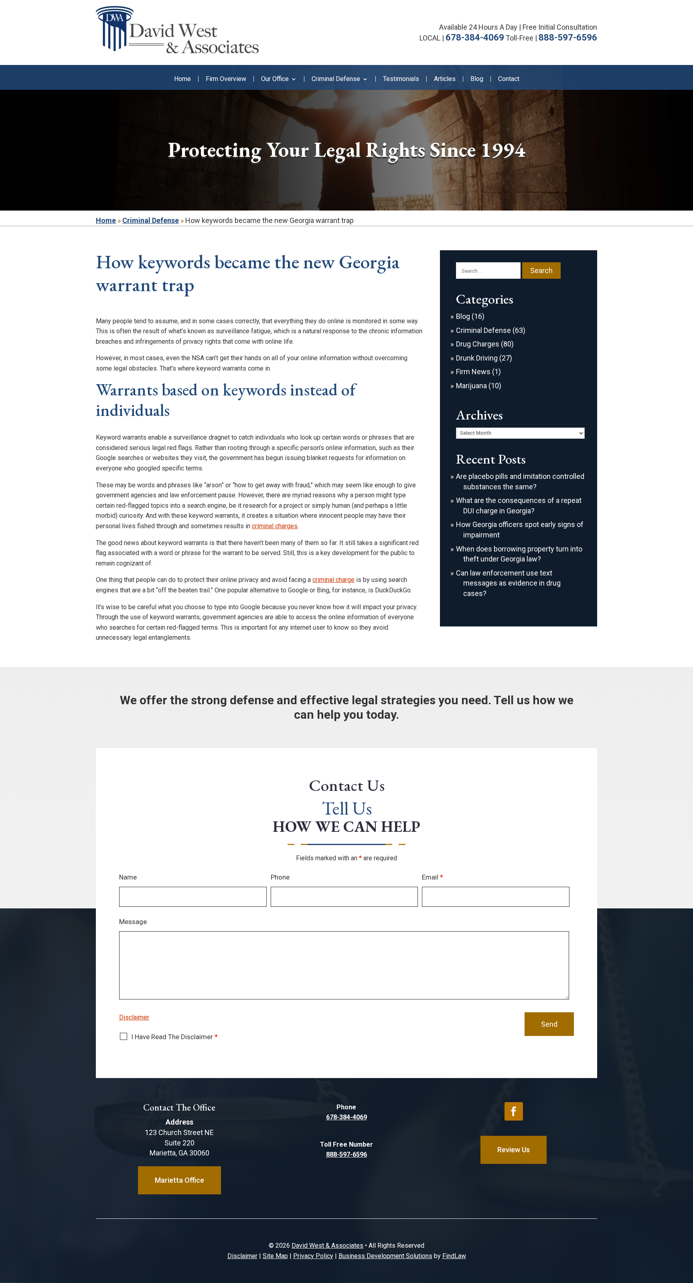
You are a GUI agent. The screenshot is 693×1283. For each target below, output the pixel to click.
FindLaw (454, 1256)
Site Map (275, 1256)
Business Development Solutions (385, 1256)
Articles (445, 79)
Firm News (473, 371)
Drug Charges (477, 344)
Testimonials (401, 79)
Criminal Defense (336, 79)
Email (432, 877)
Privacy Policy (313, 1256)
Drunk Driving (477, 358)
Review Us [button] (513, 1149)
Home (182, 79)
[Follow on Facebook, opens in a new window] (514, 1111)
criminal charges (275, 526)
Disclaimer (134, 1017)
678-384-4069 (475, 37)
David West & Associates (327, 1245)
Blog (476, 79)
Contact (508, 79)
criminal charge (333, 580)
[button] (685, 1225)
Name (128, 877)
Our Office (275, 79)
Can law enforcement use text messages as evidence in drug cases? (508, 583)
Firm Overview (226, 79)
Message (133, 922)
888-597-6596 (568, 37)
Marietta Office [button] (179, 1180)
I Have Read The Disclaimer (174, 1037)
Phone (280, 877)
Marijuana (471, 385)
